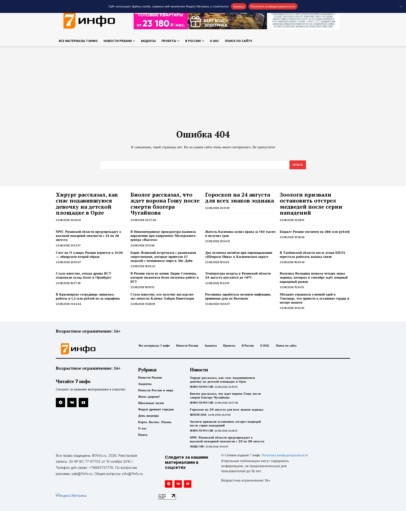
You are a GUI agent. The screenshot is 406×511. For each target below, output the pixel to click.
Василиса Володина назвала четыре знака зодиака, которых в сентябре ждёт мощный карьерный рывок (314, 277)
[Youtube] (83, 402)
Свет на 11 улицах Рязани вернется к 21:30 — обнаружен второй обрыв (89, 255)
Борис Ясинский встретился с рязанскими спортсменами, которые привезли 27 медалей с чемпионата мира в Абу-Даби (163, 257)
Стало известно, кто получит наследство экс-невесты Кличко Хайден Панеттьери (162, 296)
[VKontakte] (72, 402)
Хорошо (238, 6)
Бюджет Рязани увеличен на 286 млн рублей (315, 232)
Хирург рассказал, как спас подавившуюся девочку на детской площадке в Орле (87, 203)
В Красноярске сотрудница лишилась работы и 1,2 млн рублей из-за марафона (88, 296)
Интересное (198, 414)
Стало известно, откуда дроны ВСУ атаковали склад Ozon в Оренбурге (83, 275)
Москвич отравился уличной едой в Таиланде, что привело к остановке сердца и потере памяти (314, 298)
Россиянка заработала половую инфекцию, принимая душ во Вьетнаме (238, 296)
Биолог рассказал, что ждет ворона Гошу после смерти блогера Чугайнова (165, 203)
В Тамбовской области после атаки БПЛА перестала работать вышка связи (312, 255)
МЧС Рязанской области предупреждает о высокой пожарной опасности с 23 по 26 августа (88, 236)
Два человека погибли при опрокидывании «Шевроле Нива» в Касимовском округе (238, 255)
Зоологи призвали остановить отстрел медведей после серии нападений (311, 203)
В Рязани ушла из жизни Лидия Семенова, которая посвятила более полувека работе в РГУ (164, 277)
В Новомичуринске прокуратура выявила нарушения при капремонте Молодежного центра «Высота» (163, 236)
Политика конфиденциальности (285, 455)
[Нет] (401, 6)
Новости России (201, 386)
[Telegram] (60, 402)
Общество (197, 446)
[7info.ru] (89, 20)
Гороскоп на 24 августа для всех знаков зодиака (239, 197)
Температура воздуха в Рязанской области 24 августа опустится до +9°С (238, 275)
